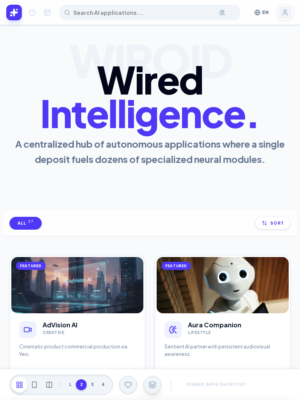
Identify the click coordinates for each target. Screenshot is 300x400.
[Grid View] (19, 385)
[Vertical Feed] (34, 384)
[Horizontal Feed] (49, 384)
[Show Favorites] (128, 385)
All (26, 222)
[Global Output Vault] (152, 385)
